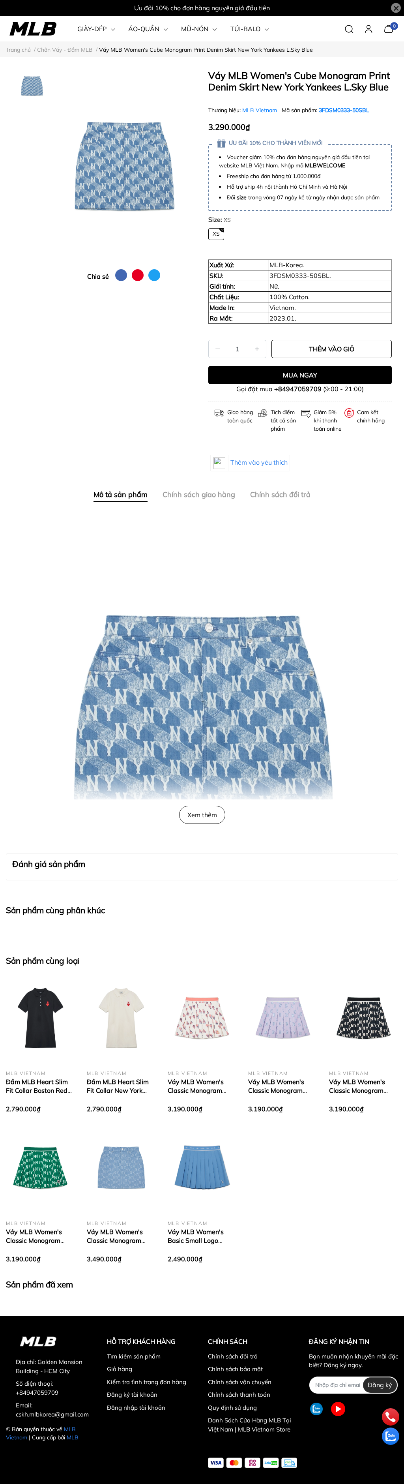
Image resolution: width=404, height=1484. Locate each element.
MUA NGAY (300, 375)
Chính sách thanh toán (239, 1394)
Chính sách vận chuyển (239, 1382)
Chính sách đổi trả (233, 1356)
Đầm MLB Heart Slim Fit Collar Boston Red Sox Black (37, 1090)
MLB (73, 1437)
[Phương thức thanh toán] (252, 1463)
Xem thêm (202, 815)
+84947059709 (298, 389)
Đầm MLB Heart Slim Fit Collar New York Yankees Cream (118, 1090)
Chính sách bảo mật (235, 1369)
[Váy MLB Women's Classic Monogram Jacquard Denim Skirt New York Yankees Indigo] (121, 1168)
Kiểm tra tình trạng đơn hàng (146, 1382)
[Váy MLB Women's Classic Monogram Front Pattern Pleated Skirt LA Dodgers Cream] (202, 1018)
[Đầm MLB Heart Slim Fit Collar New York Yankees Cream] (121, 1018)
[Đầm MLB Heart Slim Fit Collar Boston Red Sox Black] (40, 1018)
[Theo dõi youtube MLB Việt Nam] (338, 1409)
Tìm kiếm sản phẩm (134, 1356)
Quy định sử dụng (232, 1407)
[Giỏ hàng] (388, 28)
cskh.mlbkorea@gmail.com (52, 1414)
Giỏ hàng (119, 1369)
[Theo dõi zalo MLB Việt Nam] (316, 1409)
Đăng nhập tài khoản (136, 1407)
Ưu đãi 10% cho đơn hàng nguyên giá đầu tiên (202, 8)
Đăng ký (380, 1385)
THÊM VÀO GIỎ (331, 349)
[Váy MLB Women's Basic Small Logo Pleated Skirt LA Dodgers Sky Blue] (202, 1168)
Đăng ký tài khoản (132, 1394)
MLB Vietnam (260, 110)
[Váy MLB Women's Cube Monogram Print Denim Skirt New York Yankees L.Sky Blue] (123, 166)
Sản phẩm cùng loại (43, 960)
